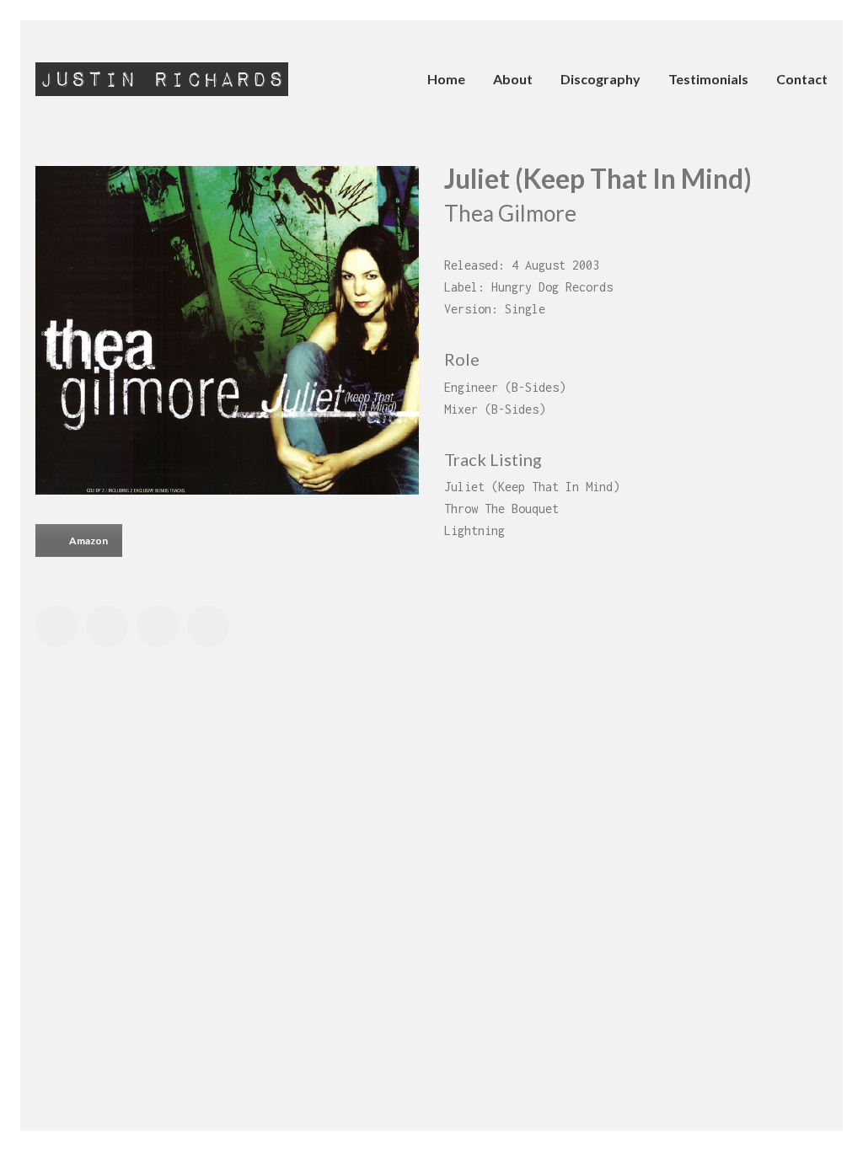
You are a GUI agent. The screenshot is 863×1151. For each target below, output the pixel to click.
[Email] (208, 626)
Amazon (88, 540)
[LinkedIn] (158, 626)
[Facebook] (56, 626)
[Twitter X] (107, 626)
